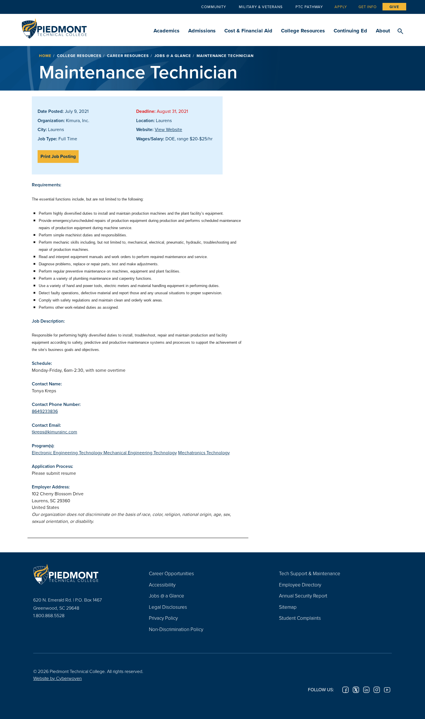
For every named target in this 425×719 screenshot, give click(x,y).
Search (400, 31)
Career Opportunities (171, 573)
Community (213, 6)
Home (45, 55)
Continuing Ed (350, 30)
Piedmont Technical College (54, 26)
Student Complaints (300, 618)
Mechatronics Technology (204, 452)
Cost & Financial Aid (248, 30)
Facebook (345, 690)
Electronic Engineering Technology (68, 452)
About (383, 30)
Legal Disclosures (168, 607)
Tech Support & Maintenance (309, 573)
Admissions (202, 30)
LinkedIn (366, 690)
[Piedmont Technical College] (82, 574)
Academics (167, 30)
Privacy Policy (163, 618)
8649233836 (45, 411)
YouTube (387, 690)
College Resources (303, 30)
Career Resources (128, 55)
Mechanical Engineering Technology (140, 452)
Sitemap (288, 607)
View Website (168, 129)
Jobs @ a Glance (172, 55)
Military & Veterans (261, 6)
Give (394, 7)
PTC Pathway (309, 6)
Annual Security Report (303, 595)
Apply (341, 6)
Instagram (377, 690)
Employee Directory (300, 584)
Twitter (356, 690)
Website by (57, 678)
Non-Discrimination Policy (176, 629)
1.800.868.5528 (48, 615)
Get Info (368, 6)
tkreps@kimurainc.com (54, 432)
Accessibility (162, 584)
